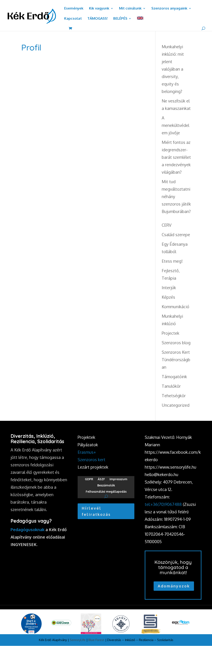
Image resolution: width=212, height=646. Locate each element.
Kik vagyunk (99, 8)
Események (73, 8)
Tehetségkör (174, 395)
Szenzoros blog (176, 342)
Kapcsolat (73, 18)
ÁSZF (101, 479)
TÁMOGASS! (97, 18)
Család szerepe (176, 234)
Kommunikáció (175, 306)
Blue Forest (96, 640)
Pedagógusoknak (28, 529)
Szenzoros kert (91, 459)
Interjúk (169, 287)
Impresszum (118, 479)
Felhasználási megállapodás (106, 491)
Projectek (170, 333)
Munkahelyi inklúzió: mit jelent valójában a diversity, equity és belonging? (173, 69)
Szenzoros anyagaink (169, 8)
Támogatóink (174, 376)
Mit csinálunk (130, 8)
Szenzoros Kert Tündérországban (176, 359)
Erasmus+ (87, 452)
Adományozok (174, 586)
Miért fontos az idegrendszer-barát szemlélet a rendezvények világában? (176, 157)
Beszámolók (106, 485)
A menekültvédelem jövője (175, 125)
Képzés (168, 297)
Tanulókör (171, 386)
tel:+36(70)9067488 (163, 504)
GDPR (89, 479)
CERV (166, 225)
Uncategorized (175, 405)
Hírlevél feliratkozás (96, 511)
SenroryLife (78, 640)
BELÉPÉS (120, 18)
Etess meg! (172, 261)
